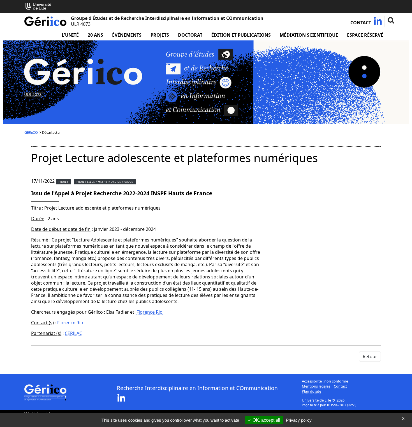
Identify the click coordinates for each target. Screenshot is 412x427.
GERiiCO (31, 132)
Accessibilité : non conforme (325, 381)
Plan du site (311, 391)
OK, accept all (265, 420)
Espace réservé (365, 35)
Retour (370, 356)
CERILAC (73, 333)
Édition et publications (241, 35)
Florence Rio (149, 312)
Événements (127, 35)
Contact (360, 23)
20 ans (95, 35)
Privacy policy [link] (299, 420)
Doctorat (190, 35)
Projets (160, 35)
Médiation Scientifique (309, 35)
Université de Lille (316, 400)
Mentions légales (316, 386)
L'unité (70, 35)
